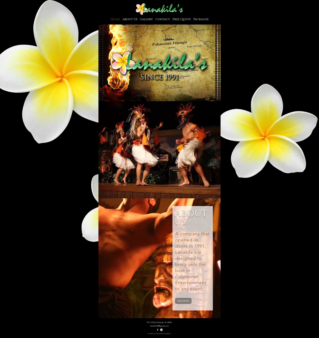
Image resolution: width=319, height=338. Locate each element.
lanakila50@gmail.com (159, 326)
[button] (159, 63)
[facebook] (157, 330)
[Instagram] (161, 330)
